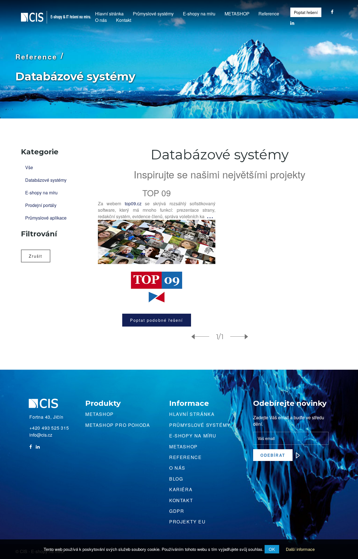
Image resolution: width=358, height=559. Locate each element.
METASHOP (237, 14)
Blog (176, 479)
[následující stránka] (236, 337)
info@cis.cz (40, 435)
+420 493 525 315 (49, 428)
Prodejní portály (40, 205)
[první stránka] (202, 337)
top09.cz (133, 203)
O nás (101, 20)
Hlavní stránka (109, 14)
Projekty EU (187, 521)
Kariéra (180, 489)
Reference (268, 14)
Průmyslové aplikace (46, 218)
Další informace (300, 549)
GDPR (176, 511)
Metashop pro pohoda (117, 425)
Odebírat (272, 455)
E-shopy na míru (199, 14)
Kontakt (123, 20)
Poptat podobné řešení (156, 320)
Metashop (99, 414)
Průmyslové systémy (153, 14)
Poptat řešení (306, 12)
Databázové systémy (46, 180)
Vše (29, 167)
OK (272, 549)
